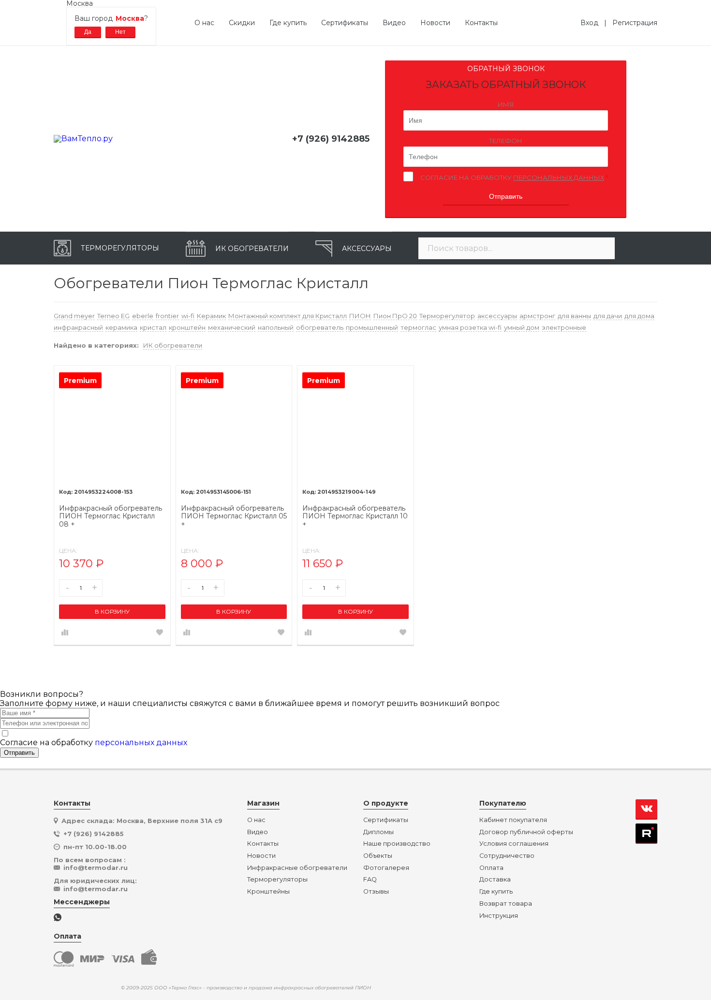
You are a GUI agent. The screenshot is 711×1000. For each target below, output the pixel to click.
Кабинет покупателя (513, 820)
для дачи (607, 316)
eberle (142, 316)
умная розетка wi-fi (470, 327)
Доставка (495, 879)
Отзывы (376, 891)
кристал (153, 327)
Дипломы (378, 832)
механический (231, 327)
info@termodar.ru (95, 867)
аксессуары (497, 316)
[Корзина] (640, 248)
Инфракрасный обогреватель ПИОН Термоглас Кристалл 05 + (234, 516)
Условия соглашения (513, 843)
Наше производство (396, 843)
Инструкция (498, 915)
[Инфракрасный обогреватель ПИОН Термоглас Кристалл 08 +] (112, 424)
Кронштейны (268, 891)
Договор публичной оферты (526, 832)
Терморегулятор (447, 316)
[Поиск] (603, 248)
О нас (204, 22)
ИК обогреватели (252, 248)
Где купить (288, 22)
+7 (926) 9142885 (331, 138)
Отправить (505, 196)
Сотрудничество (506, 856)
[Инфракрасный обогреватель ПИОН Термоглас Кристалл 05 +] (234, 424)
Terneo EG (113, 316)
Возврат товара (505, 903)
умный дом (521, 327)
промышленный (372, 327)
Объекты (377, 856)
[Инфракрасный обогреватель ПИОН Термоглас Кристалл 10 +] (355, 424)
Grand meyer (74, 316)
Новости (435, 22)
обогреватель (319, 327)
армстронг (537, 316)
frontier (167, 316)
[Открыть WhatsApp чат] (57, 918)
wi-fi (187, 316)
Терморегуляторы (120, 248)
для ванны (574, 316)
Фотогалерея (386, 868)
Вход (592, 22)
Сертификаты (344, 22)
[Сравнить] (65, 633)
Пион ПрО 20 (395, 316)
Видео (394, 22)
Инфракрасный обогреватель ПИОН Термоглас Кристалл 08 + (110, 516)
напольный (276, 327)
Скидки (242, 22)
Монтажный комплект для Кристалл (287, 316)
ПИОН (360, 316)
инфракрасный (78, 327)
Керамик (211, 316)
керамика (121, 327)
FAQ (370, 879)
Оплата (491, 868)
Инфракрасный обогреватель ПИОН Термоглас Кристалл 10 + (355, 516)
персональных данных (558, 177)
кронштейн (187, 327)
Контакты (481, 22)
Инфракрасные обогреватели (297, 868)
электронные (564, 327)
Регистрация (634, 22)
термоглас (418, 327)
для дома (639, 316)
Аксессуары (367, 248)
